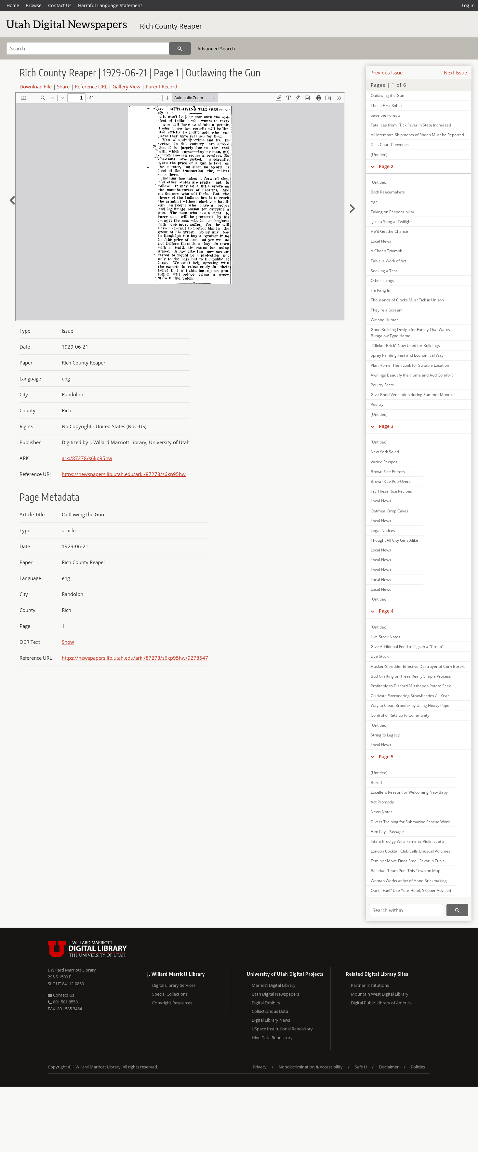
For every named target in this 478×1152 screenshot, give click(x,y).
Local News (381, 241)
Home (13, 5)
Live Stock (380, 656)
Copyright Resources (172, 1003)
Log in (468, 5)
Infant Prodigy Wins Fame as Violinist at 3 (408, 841)
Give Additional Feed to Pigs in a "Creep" (407, 646)
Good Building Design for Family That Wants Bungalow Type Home (410, 332)
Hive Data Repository (272, 1037)
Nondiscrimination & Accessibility (311, 1067)
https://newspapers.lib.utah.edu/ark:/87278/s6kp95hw (124, 474)
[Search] (180, 48)
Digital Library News (271, 1020)
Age (374, 202)
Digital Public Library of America (381, 1003)
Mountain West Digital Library (379, 994)
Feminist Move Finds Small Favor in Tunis (408, 861)
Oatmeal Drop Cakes (389, 511)
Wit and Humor (384, 320)
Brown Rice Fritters (388, 471)
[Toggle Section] (372, 166)
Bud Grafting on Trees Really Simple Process (411, 676)
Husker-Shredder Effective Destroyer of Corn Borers (418, 666)
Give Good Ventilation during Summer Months (412, 394)
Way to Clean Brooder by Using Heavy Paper (411, 705)
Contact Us (60, 5)
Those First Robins (387, 105)
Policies (418, 1067)
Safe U (361, 1067)
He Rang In (380, 290)
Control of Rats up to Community (400, 715)
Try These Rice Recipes (391, 491)
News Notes (381, 811)
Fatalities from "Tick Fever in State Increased (411, 125)
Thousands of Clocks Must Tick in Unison (407, 300)
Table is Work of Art (388, 261)
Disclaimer (389, 1067)
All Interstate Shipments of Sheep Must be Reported (417, 135)
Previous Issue (386, 72)
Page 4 (386, 611)
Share (63, 86)
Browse (34, 5)
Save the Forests (386, 115)
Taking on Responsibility (392, 212)
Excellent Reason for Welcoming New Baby (409, 792)
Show (68, 642)
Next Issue (455, 72)
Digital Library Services (173, 985)
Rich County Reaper (171, 26)
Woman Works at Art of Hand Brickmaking (409, 880)
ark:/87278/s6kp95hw (87, 458)
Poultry (377, 404)
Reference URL (91, 86)
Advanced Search (216, 49)
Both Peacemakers (388, 192)
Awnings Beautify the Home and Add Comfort (412, 375)
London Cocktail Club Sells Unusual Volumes (410, 851)
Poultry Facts (382, 385)
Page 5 (386, 756)
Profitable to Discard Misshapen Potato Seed (411, 686)
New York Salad (385, 452)
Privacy (260, 1067)
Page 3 (386, 426)
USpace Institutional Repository (282, 1029)
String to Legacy (385, 735)
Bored (376, 782)
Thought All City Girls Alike (394, 540)
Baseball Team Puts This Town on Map (405, 870)
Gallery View (126, 86)
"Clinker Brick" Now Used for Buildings (405, 345)
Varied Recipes (384, 462)
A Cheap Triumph (386, 251)
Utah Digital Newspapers (275, 994)
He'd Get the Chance (389, 231)
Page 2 (386, 166)
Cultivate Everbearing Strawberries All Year (410, 695)
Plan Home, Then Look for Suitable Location (410, 365)
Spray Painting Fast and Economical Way (407, 355)
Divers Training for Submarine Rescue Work (410, 822)
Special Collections (170, 994)
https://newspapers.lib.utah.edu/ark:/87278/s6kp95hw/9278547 (135, 658)
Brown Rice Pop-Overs (391, 481)
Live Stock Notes (385, 637)
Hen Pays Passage (387, 831)
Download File (36, 86)
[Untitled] (379, 154)
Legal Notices (383, 530)
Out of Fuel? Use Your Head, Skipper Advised (411, 890)
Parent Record (161, 86)
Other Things (382, 280)
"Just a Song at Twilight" (392, 221)
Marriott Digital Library (274, 985)
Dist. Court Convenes (390, 144)
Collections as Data (270, 1011)
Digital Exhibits (266, 1003)
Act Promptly (382, 802)
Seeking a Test (384, 270)
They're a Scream (387, 310)
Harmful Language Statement (110, 5)
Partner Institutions (370, 985)
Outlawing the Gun (387, 95)
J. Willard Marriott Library (72, 970)
